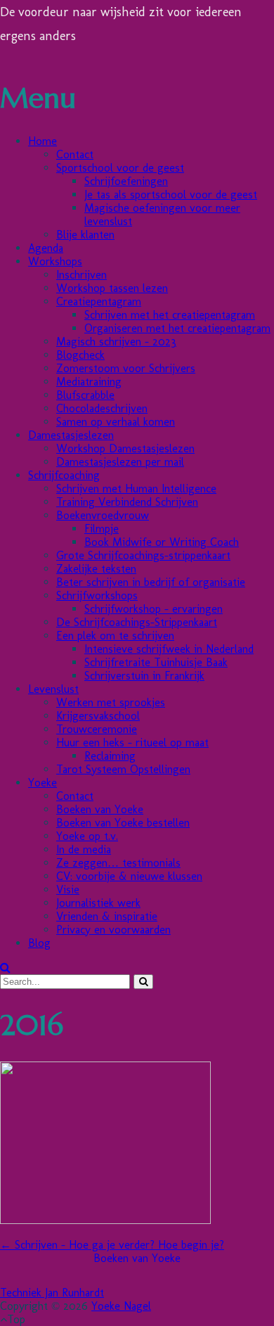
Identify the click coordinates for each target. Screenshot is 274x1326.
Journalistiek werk (98, 903)
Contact (74, 154)
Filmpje (101, 528)
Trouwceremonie (96, 729)
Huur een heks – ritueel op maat (132, 742)
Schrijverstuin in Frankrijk (144, 675)
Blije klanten (85, 234)
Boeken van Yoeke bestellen (123, 822)
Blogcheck (80, 355)
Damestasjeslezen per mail (120, 461)
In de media (83, 849)
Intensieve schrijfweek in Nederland (169, 649)
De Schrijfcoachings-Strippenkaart (136, 622)
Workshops (55, 261)
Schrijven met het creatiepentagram (169, 314)
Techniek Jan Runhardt (52, 1292)
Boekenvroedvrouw (102, 515)
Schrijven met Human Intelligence (136, 488)
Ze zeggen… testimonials (118, 862)
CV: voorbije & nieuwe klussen (129, 876)
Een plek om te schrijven (115, 635)
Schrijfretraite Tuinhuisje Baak (156, 662)
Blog (39, 943)
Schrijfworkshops (97, 595)
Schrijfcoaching (64, 475)
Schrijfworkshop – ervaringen (153, 609)
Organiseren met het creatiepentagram (177, 328)
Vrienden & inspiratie (106, 916)
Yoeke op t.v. (87, 836)
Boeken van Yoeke (99, 809)
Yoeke (42, 782)
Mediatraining (89, 381)
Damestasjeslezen (71, 435)
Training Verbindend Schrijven (127, 502)
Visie (67, 889)
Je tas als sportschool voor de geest (170, 194)
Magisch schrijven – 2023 (116, 341)
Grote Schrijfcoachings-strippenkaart (143, 555)
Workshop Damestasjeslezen (125, 448)
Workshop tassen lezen (112, 288)
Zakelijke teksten (96, 568)
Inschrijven (81, 274)
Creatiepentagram (98, 301)
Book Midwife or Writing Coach (161, 542)
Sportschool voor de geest (120, 167)
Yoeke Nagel (121, 1306)
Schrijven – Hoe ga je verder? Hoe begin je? (112, 1244)
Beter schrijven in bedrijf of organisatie (150, 582)
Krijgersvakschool (98, 715)
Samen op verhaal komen (115, 421)
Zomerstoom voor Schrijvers (125, 368)
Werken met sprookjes (110, 702)
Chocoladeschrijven (102, 408)
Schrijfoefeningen (126, 181)
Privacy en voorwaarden (113, 929)
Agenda (45, 248)
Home (42, 141)
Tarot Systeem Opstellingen (123, 769)
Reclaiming (110, 756)
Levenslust (53, 689)
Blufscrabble (85, 395)
